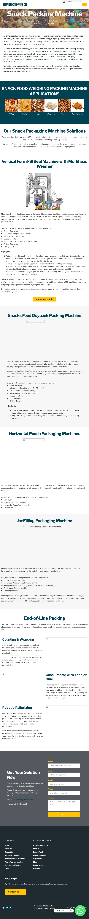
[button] (2, 107)
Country (51, 771)
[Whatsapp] (80, 910)
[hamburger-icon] (84, 4)
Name (50, 762)
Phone (50, 789)
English (68, 1)
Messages (52, 798)
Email (50, 780)
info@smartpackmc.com (23, 799)
